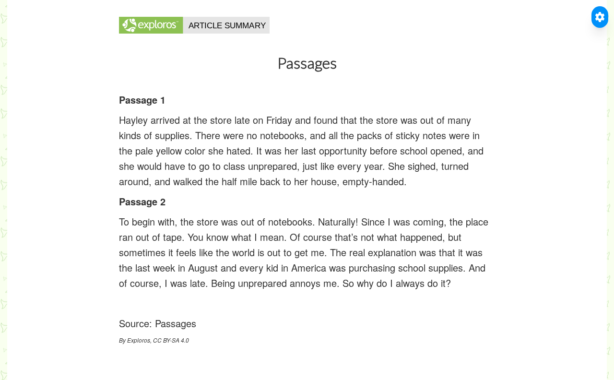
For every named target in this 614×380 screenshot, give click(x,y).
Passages (175, 323)
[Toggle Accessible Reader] (599, 17)
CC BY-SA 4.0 (171, 340)
